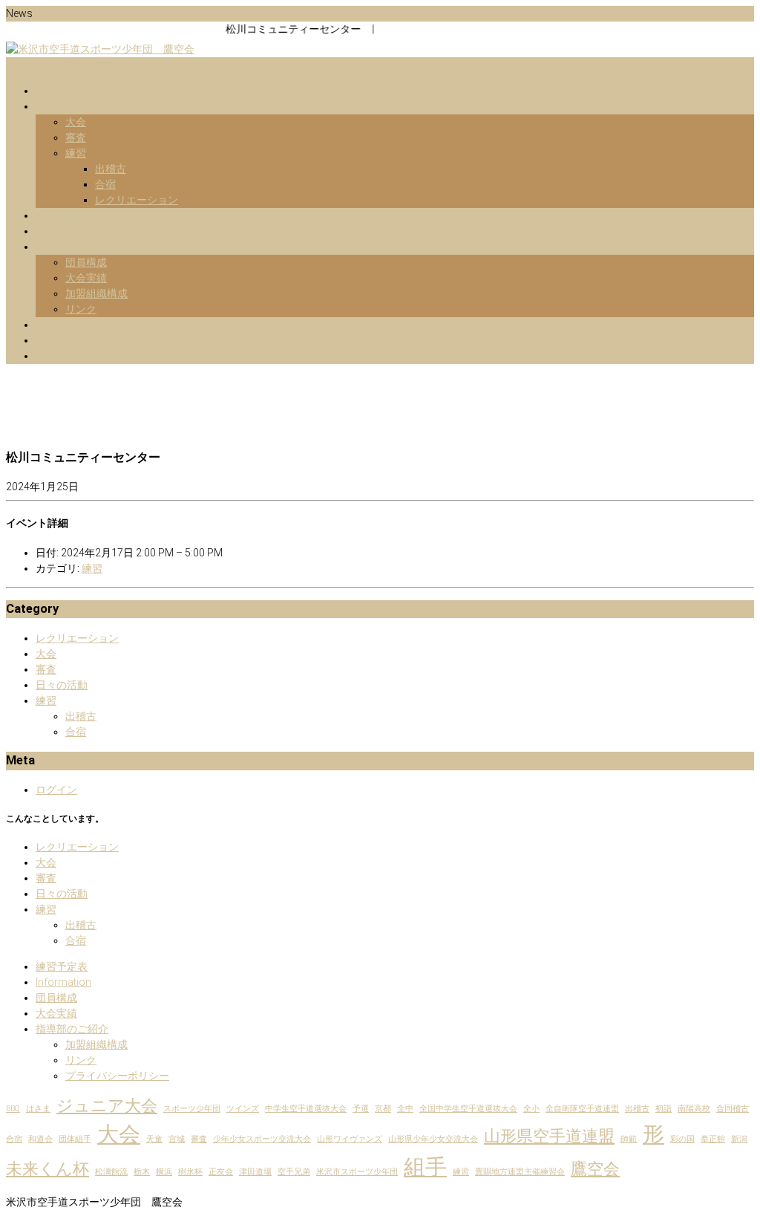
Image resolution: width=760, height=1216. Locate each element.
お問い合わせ (67, 325)
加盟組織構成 (96, 293)
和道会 (40, 1139)
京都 (383, 1108)
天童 (154, 1139)
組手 (425, 1167)
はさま (38, 1108)
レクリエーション (136, 200)
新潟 (739, 1139)
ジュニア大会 (106, 1105)
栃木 (142, 1172)
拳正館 (713, 1139)
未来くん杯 (47, 1169)
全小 (531, 1108)
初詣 (663, 1108)
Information (63, 247)
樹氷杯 (190, 1172)
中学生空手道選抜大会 (306, 1108)
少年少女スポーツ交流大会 (262, 1139)
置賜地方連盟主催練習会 (520, 1172)
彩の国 (682, 1139)
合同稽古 (732, 1108)
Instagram (60, 356)
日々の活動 (62, 106)
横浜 (164, 1172)
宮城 (176, 1139)
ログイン (56, 790)
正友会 (221, 1172)
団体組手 (75, 1139)
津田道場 (255, 1172)
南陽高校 (694, 1108)
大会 (75, 122)
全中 (405, 1108)
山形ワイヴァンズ (349, 1139)
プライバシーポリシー (117, 1076)
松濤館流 (111, 1172)
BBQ (13, 1108)
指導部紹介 (62, 231)
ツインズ (242, 1108)
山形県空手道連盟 (549, 1136)
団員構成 (86, 262)
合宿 (105, 184)
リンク (80, 309)
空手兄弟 (294, 1172)
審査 (75, 137)
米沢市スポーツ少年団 (357, 1172)
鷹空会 (595, 1169)
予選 (361, 1108)
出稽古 (110, 169)
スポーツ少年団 (191, 1108)
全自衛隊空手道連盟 (582, 1108)
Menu (19, 65)
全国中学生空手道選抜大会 (468, 1108)
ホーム (51, 91)
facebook (58, 340)
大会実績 (86, 278)
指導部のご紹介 (72, 1029)
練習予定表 (62, 215)
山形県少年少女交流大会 (433, 1139)
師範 (628, 1139)
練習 (75, 153)
